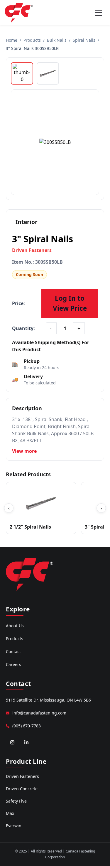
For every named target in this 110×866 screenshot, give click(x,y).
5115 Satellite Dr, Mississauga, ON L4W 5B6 (48, 700)
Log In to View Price (70, 303)
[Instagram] (12, 742)
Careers (13, 664)
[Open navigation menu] (98, 13)
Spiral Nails (84, 40)
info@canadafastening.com (39, 713)
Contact (13, 651)
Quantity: (23, 328)
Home (11, 40)
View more (24, 451)
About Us (15, 625)
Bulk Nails (57, 40)
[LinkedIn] (26, 742)
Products (32, 40)
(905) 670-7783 (26, 726)
